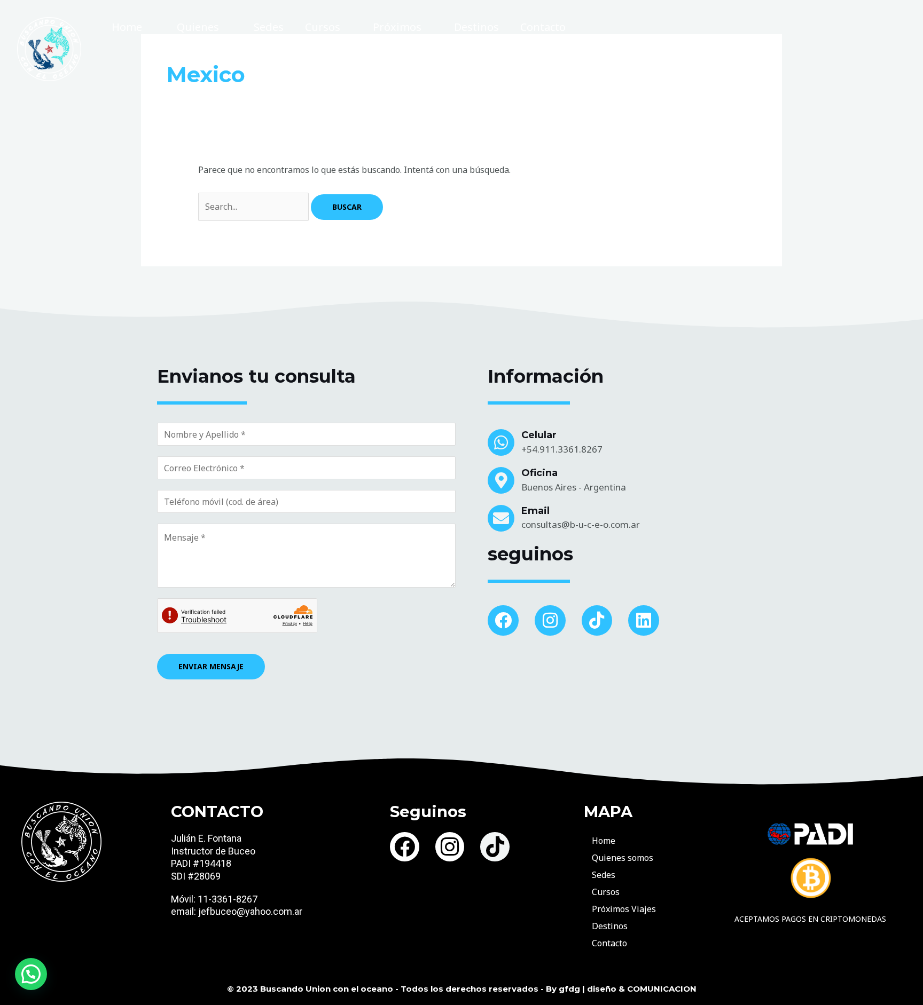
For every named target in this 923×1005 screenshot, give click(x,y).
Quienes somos (198, 40)
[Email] (501, 518)
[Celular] (501, 442)
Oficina (539, 473)
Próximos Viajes (397, 40)
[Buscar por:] (254, 206)
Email (535, 511)
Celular (539, 435)
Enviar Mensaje (211, 666)
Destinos (476, 27)
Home (127, 27)
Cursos (322, 27)
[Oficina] (501, 480)
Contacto (543, 27)
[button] (31, 974)
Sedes (269, 27)
